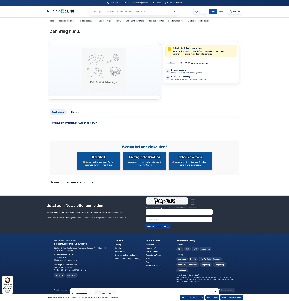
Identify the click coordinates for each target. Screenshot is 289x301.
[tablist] (144, 112)
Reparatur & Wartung (153, 255)
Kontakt (118, 248)
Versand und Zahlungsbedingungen (128, 258)
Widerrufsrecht (120, 251)
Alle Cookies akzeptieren (232, 297)
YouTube (59, 275)
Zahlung (118, 245)
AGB (97, 218)
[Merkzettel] (196, 11)
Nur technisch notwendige (192, 297)
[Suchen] (173, 11)
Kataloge (149, 262)
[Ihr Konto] (204, 11)
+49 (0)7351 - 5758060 (63, 267)
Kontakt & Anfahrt (152, 251)
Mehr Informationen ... (112, 297)
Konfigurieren (212, 297)
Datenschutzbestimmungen (64, 218)
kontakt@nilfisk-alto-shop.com (65, 265)
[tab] (58, 112)
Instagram (71, 275)
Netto (221, 11)
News (148, 258)
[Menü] (11, 277)
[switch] (7, 291)
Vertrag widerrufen (226, 290)
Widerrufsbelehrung (153, 265)
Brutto (213, 11)
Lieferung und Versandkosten (126, 255)
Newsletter (150, 245)
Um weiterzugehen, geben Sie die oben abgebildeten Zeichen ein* (171, 208)
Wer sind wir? (151, 248)
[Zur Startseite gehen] (60, 11)
